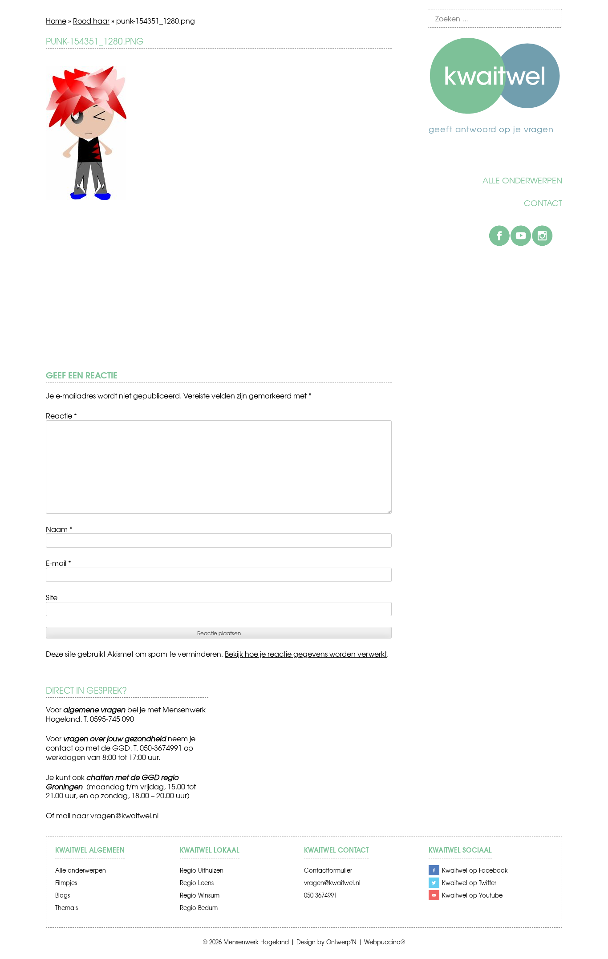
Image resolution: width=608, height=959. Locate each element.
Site (51, 597)
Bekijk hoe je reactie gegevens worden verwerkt (306, 653)
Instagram (542, 235)
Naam (59, 529)
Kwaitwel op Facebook (475, 870)
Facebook (499, 235)
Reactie (61, 415)
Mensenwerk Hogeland (256, 942)
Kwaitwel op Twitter (469, 882)
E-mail (58, 562)
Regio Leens (197, 882)
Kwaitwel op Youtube (472, 895)
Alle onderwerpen (522, 180)
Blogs (62, 895)
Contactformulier (328, 870)
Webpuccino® (384, 942)
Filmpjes (66, 882)
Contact (543, 203)
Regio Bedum (199, 907)
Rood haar (91, 20)
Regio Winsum (199, 895)
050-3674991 (320, 895)
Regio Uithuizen (201, 870)
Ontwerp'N (341, 942)
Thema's (66, 907)
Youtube (520, 235)
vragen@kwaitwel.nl (124, 815)
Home (56, 20)
